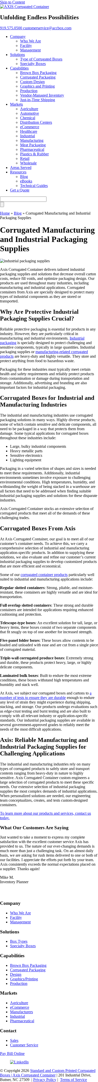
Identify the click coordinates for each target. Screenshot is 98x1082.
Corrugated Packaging (27, 970)
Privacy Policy (44, 1079)
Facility (16, 917)
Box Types (18, 941)
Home (5, 213)
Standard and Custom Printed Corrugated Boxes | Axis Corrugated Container (47, 1072)
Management (20, 922)
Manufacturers (21, 1012)
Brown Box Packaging (28, 965)
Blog (18, 213)
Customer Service (24, 1045)
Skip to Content (12, 2)
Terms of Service (73, 1079)
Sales (14, 1040)
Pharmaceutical (22, 1021)
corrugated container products (44, 574)
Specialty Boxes (23, 946)
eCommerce (19, 1007)
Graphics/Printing (24, 979)
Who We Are (20, 913)
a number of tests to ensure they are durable (45, 695)
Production (18, 983)
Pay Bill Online (12, 1053)
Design (15, 974)
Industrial (17, 1016)
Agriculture (19, 1003)
